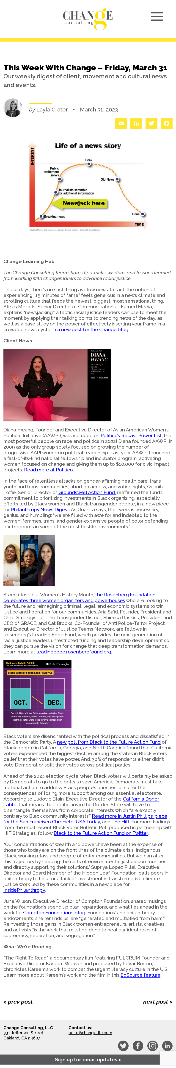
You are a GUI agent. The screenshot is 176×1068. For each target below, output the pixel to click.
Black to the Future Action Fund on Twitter (101, 833)
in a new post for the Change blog (90, 329)
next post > (158, 1001)
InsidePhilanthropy (24, 890)
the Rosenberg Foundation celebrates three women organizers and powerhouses (79, 597)
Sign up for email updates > (88, 1060)
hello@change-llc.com (90, 1032)
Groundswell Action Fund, (87, 492)
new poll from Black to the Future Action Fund (109, 742)
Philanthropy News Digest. (40, 509)
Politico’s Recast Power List (131, 435)
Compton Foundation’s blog (54, 912)
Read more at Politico (48, 470)
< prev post (18, 1001)
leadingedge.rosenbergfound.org (73, 652)
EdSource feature (140, 975)
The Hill (120, 822)
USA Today (88, 822)
